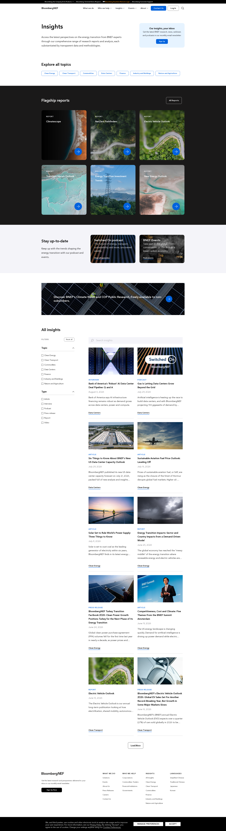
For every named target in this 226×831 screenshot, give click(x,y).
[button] (60, 1)
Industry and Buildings (142, 73)
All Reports (174, 100)
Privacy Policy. (96, 825)
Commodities (88, 73)
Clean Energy (49, 73)
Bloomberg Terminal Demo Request (88, 1)
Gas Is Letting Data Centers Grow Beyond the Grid (155, 385)
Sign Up (162, 41)
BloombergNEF (49, 8)
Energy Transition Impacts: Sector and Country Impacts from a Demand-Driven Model (158, 536)
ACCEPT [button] (173, 824)
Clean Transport (68, 73)
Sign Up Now (52, 790)
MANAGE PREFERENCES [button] (148, 824)
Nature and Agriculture (167, 73)
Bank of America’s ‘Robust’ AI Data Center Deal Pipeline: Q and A (111, 385)
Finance (123, 73)
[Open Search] (182, 8)
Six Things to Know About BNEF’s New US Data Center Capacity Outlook (110, 460)
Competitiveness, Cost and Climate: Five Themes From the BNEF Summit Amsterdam (159, 615)
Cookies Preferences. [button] (112, 827)
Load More (135, 745)
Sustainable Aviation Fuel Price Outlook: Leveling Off (158, 460)
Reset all (69, 339)
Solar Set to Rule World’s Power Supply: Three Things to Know (110, 534)
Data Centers (106, 73)
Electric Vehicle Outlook (101, 693)
